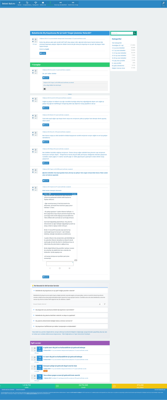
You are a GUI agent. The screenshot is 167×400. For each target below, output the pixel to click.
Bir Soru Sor (50, 5)
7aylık (45, 371)
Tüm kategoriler (117, 43)
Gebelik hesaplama (20, 389)
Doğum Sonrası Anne (118, 68)
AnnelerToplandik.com (160, 389)
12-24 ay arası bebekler (119, 53)
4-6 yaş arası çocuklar (118, 60)
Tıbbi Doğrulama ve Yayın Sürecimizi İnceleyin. (76, 334)
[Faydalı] (100, 304)
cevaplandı (67, 69)
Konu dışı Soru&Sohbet (60, 5)
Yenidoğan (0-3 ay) (55, 378)
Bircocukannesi (70, 378)
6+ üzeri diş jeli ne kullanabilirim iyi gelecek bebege (62, 357)
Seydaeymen (71, 350)
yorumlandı (71, 82)
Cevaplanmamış (27, 5)
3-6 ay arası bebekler (118, 48)
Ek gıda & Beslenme (118, 65)
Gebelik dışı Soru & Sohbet (8, 389)
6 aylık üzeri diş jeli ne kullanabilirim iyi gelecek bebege (64, 347)
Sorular (19, 5)
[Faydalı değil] (104, 304)
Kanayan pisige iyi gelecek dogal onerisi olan (60, 366)
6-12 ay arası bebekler (52, 38)
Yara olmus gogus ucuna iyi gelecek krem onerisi (61, 375)
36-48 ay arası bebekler (119, 58)
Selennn (70, 368)
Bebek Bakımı (8, 3)
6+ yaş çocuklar (116, 63)
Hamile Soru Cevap (73, 5)
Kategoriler (36, 5)
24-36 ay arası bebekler (119, 55)
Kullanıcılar (43, 5)
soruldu (84, 38)
